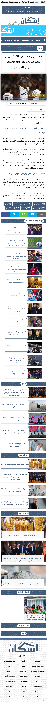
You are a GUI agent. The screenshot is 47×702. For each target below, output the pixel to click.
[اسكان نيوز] (23, 30)
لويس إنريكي (38, 204)
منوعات (37, 676)
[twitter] (29, 8)
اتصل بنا (23, 691)
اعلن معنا (9, 686)
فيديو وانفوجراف (9, 681)
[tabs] (14, 8)
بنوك (9, 666)
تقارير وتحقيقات (28, 40)
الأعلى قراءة (23, 592)
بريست (25, 208)
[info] (18, 8)
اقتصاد (23, 666)
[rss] (25, 8)
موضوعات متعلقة (34, 221)
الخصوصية (37, 691)
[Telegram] (32, 214)
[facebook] (32, 8)
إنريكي (6, 204)
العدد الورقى (37, 686)
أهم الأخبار (23, 514)
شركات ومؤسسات (12, 40)
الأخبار (38, 40)
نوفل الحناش (38, 208)
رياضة (9, 671)
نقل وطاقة (23, 671)
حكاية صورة (24, 676)
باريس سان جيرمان (21, 204)
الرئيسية (37, 661)
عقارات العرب (23, 681)
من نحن (23, 686)
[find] (22, 8)
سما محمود (34, 109)
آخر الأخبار (23, 455)
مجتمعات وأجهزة (9, 676)
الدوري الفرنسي (12, 208)
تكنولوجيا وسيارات (37, 671)
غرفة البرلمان (37, 681)
